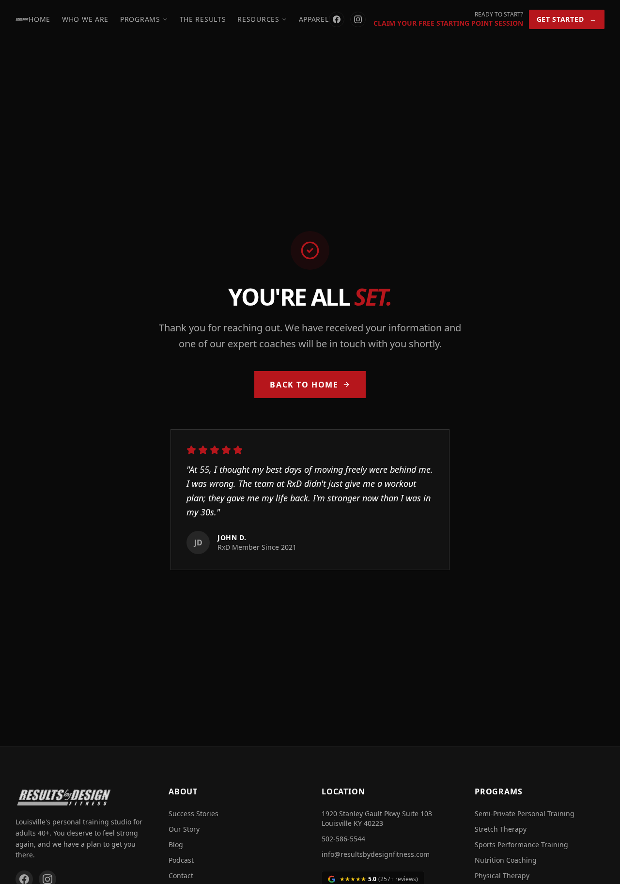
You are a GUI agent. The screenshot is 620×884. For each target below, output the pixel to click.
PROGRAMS (140, 19)
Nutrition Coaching (506, 860)
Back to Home (304, 384)
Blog (176, 844)
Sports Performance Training (521, 844)
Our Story (184, 829)
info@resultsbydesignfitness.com (376, 854)
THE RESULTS (203, 19)
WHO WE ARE (85, 19)
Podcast (181, 860)
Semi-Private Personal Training (524, 813)
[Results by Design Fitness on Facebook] (336, 19)
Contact (181, 875)
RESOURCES (258, 19)
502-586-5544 (343, 838)
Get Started (567, 19)
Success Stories (193, 813)
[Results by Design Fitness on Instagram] (358, 19)
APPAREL (314, 19)
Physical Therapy (502, 875)
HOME (39, 19)
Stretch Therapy (501, 829)
